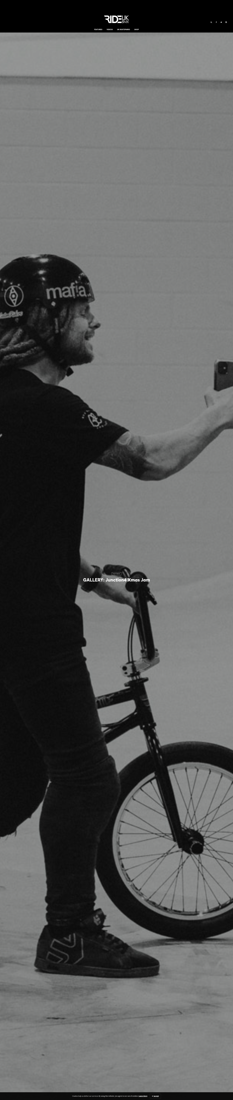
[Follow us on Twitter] (221, 22)
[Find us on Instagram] (226, 22)
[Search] (211, 22)
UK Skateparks (123, 29)
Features (98, 29)
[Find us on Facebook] (216, 22)
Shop (136, 29)
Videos (110, 29)
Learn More (143, 1096)
